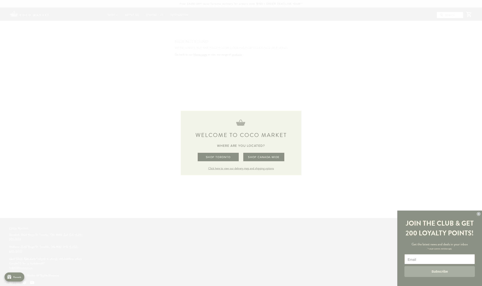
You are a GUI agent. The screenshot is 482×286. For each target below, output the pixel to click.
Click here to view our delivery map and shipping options (241, 168)
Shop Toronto (218, 157)
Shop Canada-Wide (263, 157)
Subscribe (440, 271)
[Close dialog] (478, 214)
